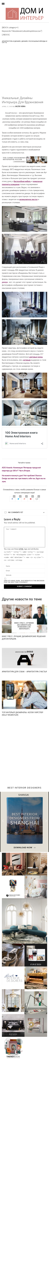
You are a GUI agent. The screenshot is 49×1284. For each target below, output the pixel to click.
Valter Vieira (20, 106)
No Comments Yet (15, 512)
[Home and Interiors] (7, 7)
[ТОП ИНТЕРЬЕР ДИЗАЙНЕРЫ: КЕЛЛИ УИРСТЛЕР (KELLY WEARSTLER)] (24, 695)
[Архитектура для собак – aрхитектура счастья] (24, 658)
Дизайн (24, 41)
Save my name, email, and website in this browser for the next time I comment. (24, 581)
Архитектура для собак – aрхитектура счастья (24, 672)
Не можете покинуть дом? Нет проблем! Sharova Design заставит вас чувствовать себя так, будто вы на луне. (23, 479)
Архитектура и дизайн (11, 41)
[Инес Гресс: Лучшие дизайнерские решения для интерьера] (24, 619)
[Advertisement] (24, 71)
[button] (46, 820)
